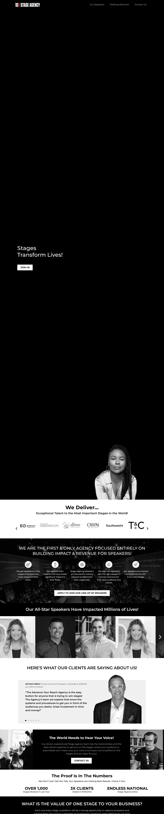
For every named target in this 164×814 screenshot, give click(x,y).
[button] (16, 528)
